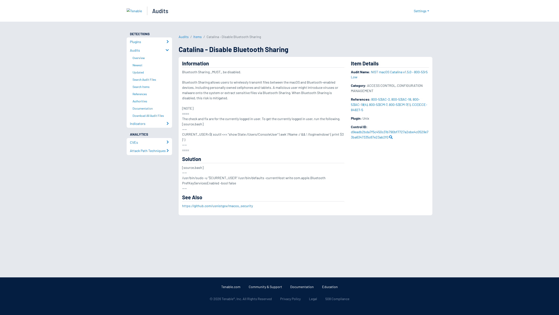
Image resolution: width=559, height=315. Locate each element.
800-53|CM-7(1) (400, 104)
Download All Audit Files (148, 115)
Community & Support (265, 287)
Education (330, 287)
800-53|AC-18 (401, 99)
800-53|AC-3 (380, 99)
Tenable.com (230, 287)
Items (197, 37)
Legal (313, 299)
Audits (160, 10)
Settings (420, 11)
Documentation (302, 287)
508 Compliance (337, 299)
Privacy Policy (290, 299)
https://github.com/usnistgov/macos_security (217, 206)
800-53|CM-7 (378, 104)
